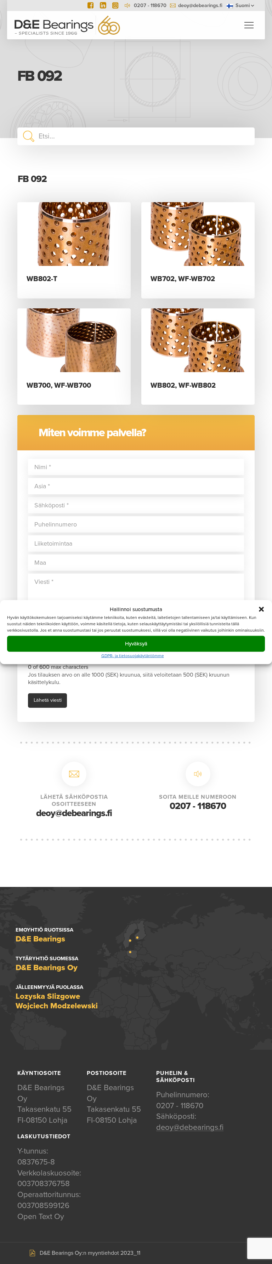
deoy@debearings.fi (200, 5)
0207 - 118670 (198, 806)
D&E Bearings (67, 25)
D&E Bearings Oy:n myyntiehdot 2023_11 (90, 1253)
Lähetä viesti (48, 700)
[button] (261, 609)
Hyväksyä (136, 643)
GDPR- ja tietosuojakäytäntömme (132, 655)
